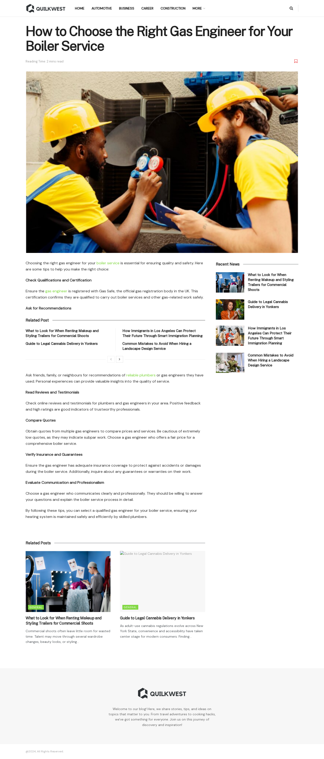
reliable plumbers (141, 375)
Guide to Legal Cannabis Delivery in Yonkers (62, 344)
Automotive (102, 8)
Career (147, 8)
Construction (173, 8)
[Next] (119, 359)
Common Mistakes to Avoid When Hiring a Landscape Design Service (270, 360)
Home (79, 8)
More (197, 8)
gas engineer (56, 291)
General (35, 607)
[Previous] (111, 359)
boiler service (108, 263)
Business (126, 8)
